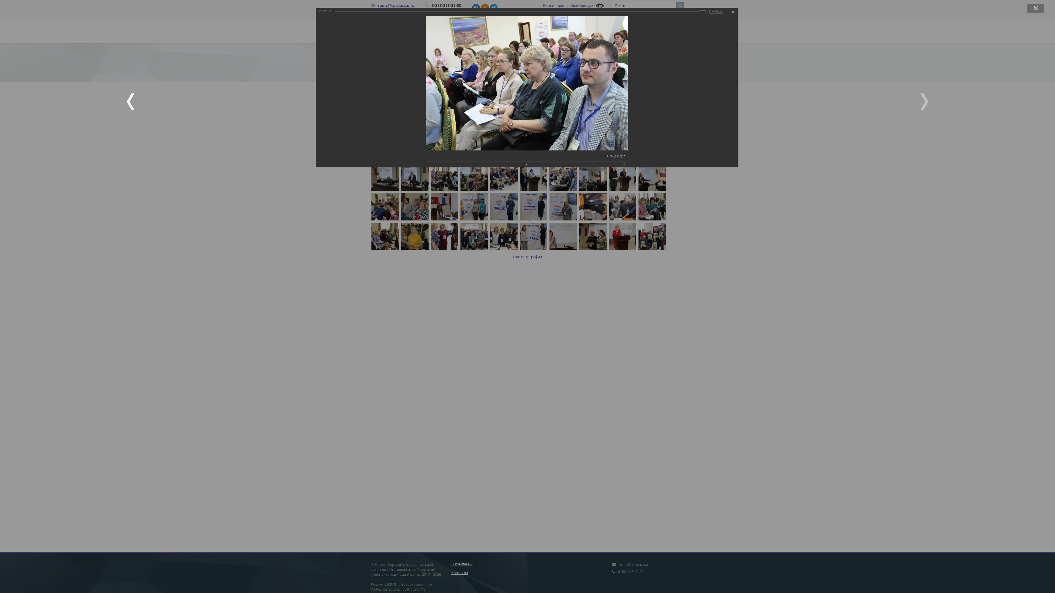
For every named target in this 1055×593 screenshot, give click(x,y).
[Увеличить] (727, 12)
